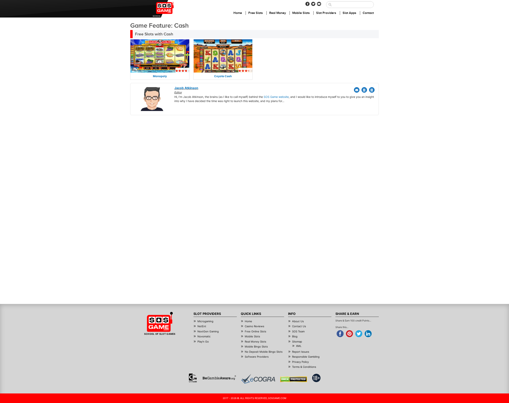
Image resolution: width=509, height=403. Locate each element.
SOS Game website (276, 96)
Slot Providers (326, 13)
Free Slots (255, 13)
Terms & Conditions (304, 366)
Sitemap (297, 341)
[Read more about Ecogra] (258, 379)
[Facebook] (307, 4)
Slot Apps (349, 13)
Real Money (277, 13)
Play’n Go (203, 341)
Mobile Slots (301, 13)
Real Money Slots (255, 341)
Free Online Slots (255, 331)
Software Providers (257, 356)
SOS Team (298, 331)
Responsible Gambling (306, 356)
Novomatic (204, 336)
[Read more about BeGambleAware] (219, 378)
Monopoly (160, 76)
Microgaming (205, 321)
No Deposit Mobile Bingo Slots (264, 351)
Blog (294, 336)
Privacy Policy (300, 361)
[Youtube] (319, 4)
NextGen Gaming (208, 331)
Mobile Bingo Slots (256, 346)
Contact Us (299, 326)
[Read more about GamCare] (192, 378)
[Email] (356, 90)
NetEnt (201, 326)
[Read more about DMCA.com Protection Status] (293, 379)
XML (298, 346)
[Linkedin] (372, 90)
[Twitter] (313, 4)
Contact (368, 13)
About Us (298, 321)
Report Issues (300, 351)
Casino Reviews (254, 326)
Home (237, 13)
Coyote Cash (223, 76)
